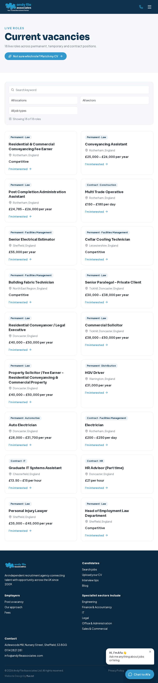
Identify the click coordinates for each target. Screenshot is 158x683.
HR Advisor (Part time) (104, 468)
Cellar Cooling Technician (107, 239)
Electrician (94, 425)
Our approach (13, 607)
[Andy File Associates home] (18, 7)
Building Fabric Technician (31, 282)
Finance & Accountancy (97, 607)
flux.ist (30, 676)
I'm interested (18, 169)
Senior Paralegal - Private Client (113, 282)
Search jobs (89, 569)
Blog (85, 585)
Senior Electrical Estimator (32, 239)
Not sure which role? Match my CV (35, 56)
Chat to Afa (142, 674)
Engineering (89, 601)
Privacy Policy (116, 670)
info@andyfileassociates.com (24, 655)
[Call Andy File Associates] (141, 7)
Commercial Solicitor (104, 325)
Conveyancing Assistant (106, 144)
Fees (8, 612)
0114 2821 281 (13, 650)
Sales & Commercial (95, 628)
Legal (85, 618)
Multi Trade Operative (104, 192)
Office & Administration (97, 623)
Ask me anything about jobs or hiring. (126, 656)
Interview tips (90, 580)
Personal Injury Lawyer (28, 511)
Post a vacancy (14, 601)
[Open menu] (149, 7)
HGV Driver (94, 373)
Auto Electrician (22, 425)
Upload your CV (92, 574)
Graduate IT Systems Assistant (35, 468)
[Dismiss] (150, 651)
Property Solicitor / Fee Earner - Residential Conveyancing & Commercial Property (36, 377)
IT (83, 612)
